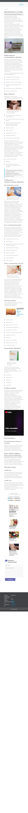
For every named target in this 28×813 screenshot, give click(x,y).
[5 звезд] (12, 494)
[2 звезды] (9, 494)
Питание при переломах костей (13, 540)
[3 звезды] (10, 494)
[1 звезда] (8, 494)
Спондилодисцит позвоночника (12, 528)
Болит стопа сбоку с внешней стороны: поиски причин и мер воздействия (13, 553)
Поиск (22, 0)
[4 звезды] (11, 494)
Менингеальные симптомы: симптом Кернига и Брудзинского (13, 514)
